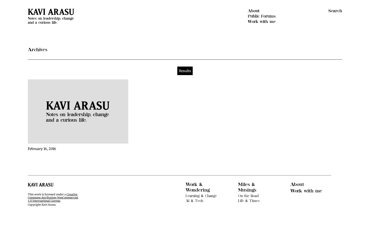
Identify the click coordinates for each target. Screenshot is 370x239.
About (254, 11)
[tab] (185, 71)
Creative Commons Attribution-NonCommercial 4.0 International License (53, 197)
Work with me (262, 21)
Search (335, 11)
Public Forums (262, 16)
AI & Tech (194, 201)
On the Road (248, 196)
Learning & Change (201, 196)
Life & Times (249, 201)
